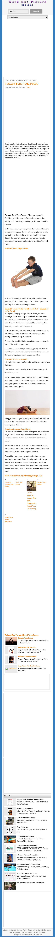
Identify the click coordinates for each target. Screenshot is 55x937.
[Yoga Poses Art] (10, 833)
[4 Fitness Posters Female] (11, 663)
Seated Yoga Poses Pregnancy (9, 519)
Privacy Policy (22, 930)
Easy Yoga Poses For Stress (27, 873)
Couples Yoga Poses (25, 638)
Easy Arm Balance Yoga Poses (9, 484)
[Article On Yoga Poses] (10, 815)
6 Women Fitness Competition (27, 855)
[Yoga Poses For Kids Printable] (11, 668)
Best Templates (14, 932)
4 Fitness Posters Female (27, 657)
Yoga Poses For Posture (26, 647)
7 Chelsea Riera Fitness (25, 836)
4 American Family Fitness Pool (28, 864)
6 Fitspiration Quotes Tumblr (27, 846)
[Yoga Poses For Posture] (11, 654)
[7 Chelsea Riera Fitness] (10, 843)
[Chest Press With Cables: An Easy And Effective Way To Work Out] (10, 889)
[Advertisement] (27, 47)
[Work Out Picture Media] (27, 5)
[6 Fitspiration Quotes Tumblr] (10, 852)
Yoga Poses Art (22, 827)
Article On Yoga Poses (25, 808)
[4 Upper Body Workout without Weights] (10, 805)
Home (7, 80)
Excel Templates (26, 932)
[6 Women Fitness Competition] (10, 861)
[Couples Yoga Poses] (11, 644)
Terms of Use (32, 930)
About (5, 930)
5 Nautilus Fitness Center (26, 818)
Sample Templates (44, 930)
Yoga (13, 80)
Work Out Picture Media (33, 935)
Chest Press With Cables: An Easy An (30, 883)
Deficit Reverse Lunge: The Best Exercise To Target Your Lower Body (31, 501)
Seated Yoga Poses (41, 483)
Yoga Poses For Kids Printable (29, 666)
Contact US (12, 930)
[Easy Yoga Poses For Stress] (10, 880)
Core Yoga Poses (19, 483)
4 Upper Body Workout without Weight (30, 799)
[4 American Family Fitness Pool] (10, 870)
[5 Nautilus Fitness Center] (10, 824)
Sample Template (39, 932)
